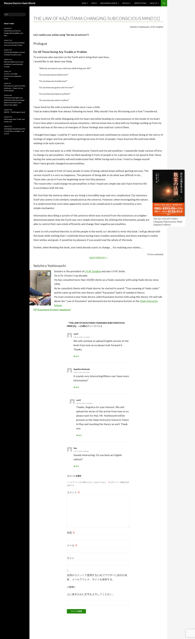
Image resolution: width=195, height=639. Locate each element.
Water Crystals (140, 3)
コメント (73, 492)
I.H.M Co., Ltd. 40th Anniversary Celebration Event (12, 76)
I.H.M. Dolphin (93, 271)
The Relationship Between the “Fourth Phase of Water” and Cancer (14, 131)
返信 (77, 356)
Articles (125, 3)
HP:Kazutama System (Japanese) (52, 309)
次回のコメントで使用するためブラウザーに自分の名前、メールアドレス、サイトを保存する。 (97, 577)
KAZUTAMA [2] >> (98, 257)
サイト (70, 558)
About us (153, 3)
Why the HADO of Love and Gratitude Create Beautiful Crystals (13, 64)
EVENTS (94, 3)
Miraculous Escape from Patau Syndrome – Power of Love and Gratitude (14, 88)
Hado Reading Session (108, 3)
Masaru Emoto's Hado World (19, 3)
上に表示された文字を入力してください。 (91, 594)
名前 (71, 532)
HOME (84, 3)
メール (72, 545)
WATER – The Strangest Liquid (14, 112)
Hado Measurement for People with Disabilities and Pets (13, 33)
